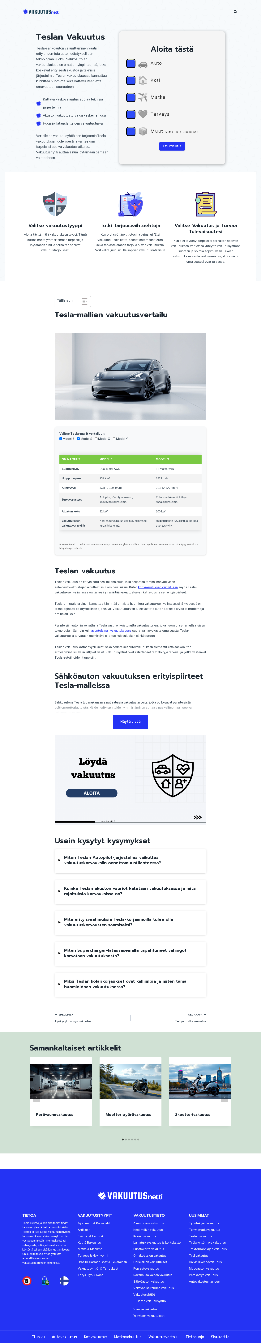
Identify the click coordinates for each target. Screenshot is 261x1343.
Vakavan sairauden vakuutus (153, 1288)
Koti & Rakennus (89, 1242)
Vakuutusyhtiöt (144, 1294)
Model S (86, 438)
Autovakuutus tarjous (204, 1281)
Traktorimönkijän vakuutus (208, 1249)
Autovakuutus (64, 1337)
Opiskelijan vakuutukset (150, 1262)
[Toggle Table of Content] (82, 301)
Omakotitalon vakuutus (149, 1255)
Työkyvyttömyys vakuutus (73, 1018)
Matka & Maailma (90, 1249)
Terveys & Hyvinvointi (93, 1255)
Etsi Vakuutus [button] (172, 146)
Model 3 (68, 438)
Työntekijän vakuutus (204, 1223)
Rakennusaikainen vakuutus (152, 1275)
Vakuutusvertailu (163, 1337)
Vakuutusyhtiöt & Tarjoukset (98, 1268)
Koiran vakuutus (144, 1236)
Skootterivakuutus (192, 1114)
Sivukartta (220, 1337)
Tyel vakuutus (198, 1255)
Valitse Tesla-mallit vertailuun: (82, 433)
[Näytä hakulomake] (235, 11)
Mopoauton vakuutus (204, 1268)
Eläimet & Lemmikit (91, 1236)
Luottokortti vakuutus (148, 1249)
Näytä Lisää (130, 722)
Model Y (121, 438)
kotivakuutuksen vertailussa (158, 587)
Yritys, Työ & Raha (90, 1275)
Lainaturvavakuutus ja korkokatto (157, 1242)
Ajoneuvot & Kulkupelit (94, 1223)
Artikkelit (84, 1229)
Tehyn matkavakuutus (190, 1018)
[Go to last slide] (36, 1097)
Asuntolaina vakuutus (148, 1223)
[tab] (123, 1139)
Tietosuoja (195, 1337)
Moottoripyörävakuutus (128, 1114)
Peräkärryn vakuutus (203, 1275)
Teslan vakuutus (200, 1236)
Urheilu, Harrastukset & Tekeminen (102, 1262)
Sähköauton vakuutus (148, 1281)
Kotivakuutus (95, 1337)
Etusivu (38, 1337)
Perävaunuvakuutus (54, 1114)
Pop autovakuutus (146, 1268)
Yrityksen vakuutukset (149, 1315)
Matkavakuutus (128, 1337)
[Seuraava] (224, 1097)
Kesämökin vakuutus (148, 1229)
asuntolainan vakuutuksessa (111, 630)
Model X (103, 438)
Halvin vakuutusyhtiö (151, 1301)
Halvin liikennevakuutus (205, 1262)
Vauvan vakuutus (145, 1309)
